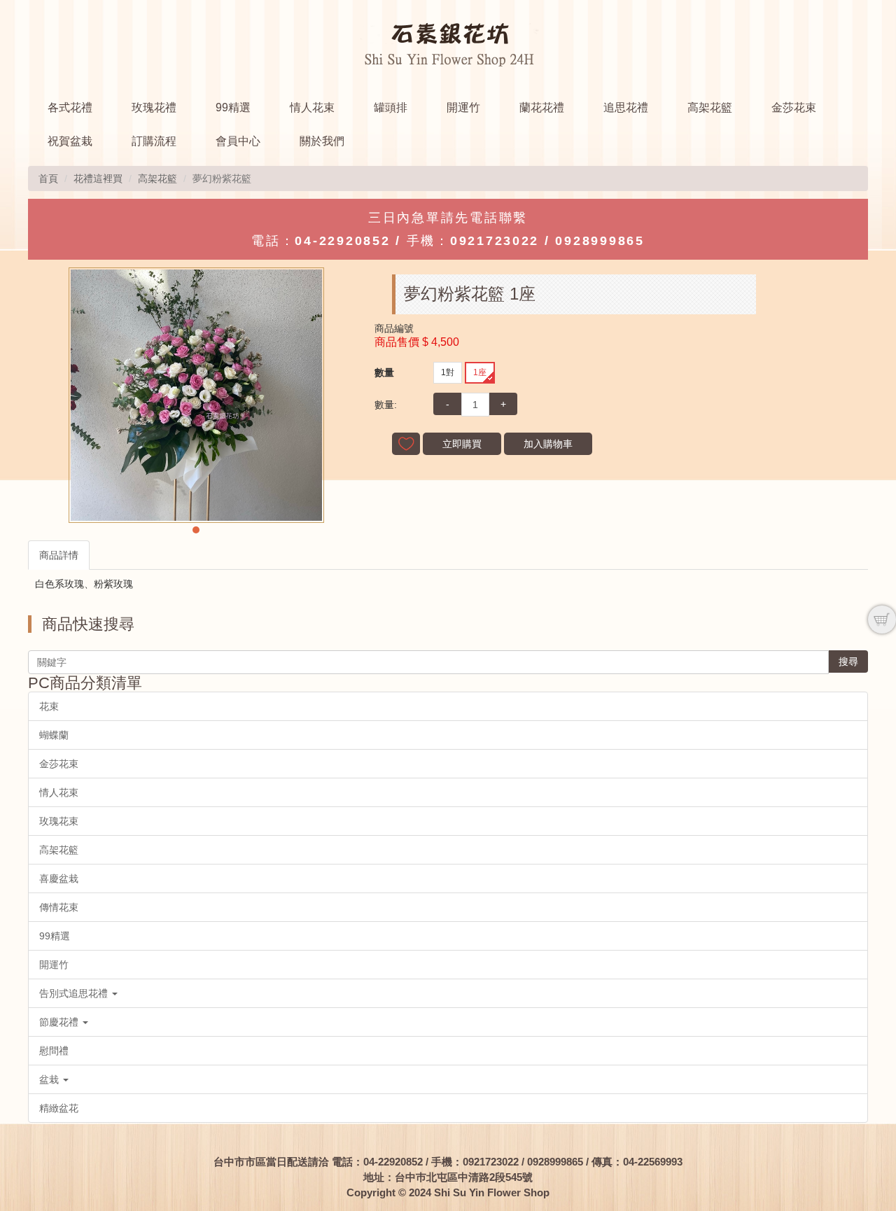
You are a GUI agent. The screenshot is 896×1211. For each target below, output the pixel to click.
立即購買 (462, 443)
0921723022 (494, 241)
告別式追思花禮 (75, 993)
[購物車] (882, 620)
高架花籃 (709, 107)
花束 (49, 706)
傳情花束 (58, 907)
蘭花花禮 (541, 107)
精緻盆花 (58, 1108)
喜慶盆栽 (58, 878)
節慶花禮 (60, 1022)
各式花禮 (70, 107)
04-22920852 (342, 241)
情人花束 (312, 107)
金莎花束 (793, 107)
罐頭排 (390, 107)
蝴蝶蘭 (54, 735)
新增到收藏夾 (406, 444)
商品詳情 (58, 555)
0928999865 (599, 241)
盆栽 (50, 1079)
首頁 (48, 178)
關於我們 (322, 141)
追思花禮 (625, 107)
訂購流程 (154, 141)
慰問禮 (54, 1050)
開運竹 (463, 107)
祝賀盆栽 (70, 141)
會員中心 (238, 141)
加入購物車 (548, 443)
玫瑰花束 (58, 821)
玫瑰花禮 (154, 107)
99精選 (233, 107)
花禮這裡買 (98, 178)
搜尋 (848, 661)
